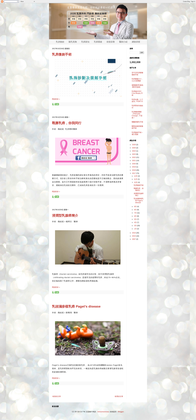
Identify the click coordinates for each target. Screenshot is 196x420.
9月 (135, 206)
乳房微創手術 (62, 54)
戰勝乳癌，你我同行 (66, 123)
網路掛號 (136, 42)
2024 (134, 151)
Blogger (121, 412)
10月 (136, 182)
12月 (136, 176)
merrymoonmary (103, 412)
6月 (135, 216)
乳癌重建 (98, 42)
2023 (134, 154)
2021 (134, 160)
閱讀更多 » (56, 99)
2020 (134, 164)
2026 (134, 145)
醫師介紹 (123, 42)
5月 (135, 219)
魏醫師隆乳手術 (137, 122)
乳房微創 (60, 42)
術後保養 (111, 42)
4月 (135, 222)
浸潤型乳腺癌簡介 (65, 215)
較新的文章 (57, 396)
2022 (134, 157)
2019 (134, 167)
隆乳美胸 (73, 42)
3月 (135, 225)
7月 (135, 213)
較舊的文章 (119, 396)
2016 (134, 233)
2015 (134, 236)
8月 (135, 210)
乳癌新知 (85, 42)
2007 (134, 239)
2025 (134, 148)
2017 (134, 173)
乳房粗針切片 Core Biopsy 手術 (137, 93)
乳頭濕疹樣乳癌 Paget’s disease (76, 306)
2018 (134, 170)
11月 (136, 179)
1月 (135, 229)
